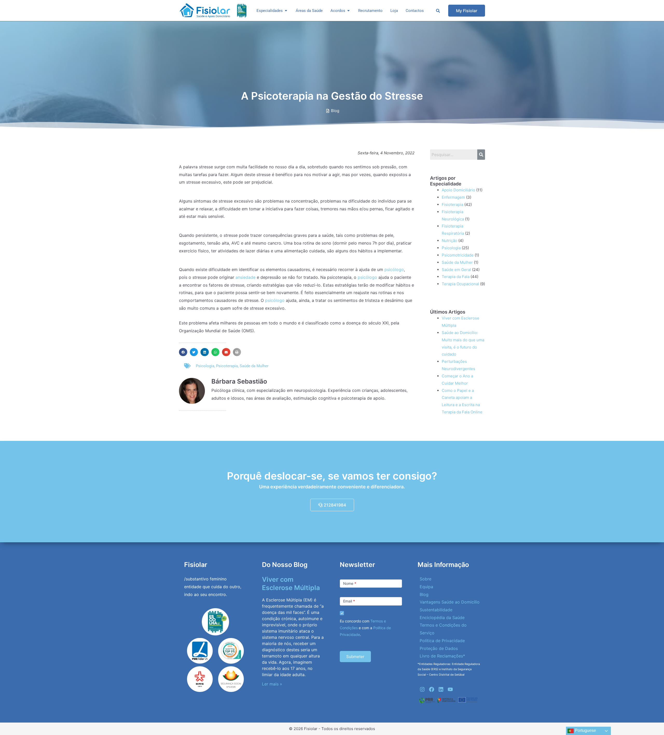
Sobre (425, 578)
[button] (183, 352)
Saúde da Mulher (254, 366)
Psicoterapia (227, 366)
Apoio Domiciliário (458, 190)
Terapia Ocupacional (460, 283)
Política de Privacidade (442, 640)
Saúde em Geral (456, 269)
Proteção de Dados (439, 648)
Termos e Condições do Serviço (443, 628)
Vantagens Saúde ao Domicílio (450, 602)
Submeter (355, 656)
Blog (424, 594)
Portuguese (585, 730)
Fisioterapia (452, 204)
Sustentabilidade (436, 609)
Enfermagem (453, 197)
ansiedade (245, 277)
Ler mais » (272, 684)
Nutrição (449, 240)
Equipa (426, 586)
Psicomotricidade (458, 255)
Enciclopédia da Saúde (442, 617)
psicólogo (393, 269)
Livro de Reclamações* (442, 655)
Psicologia (205, 366)
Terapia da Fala (455, 276)
